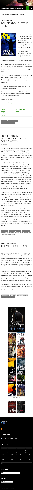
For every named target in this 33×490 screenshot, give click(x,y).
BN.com (3, 111)
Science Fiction (26, 230)
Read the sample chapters (7, 102)
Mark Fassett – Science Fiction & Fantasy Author (13, 8)
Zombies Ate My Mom (6, 20)
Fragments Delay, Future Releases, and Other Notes (15, 138)
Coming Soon (5, 295)
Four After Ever (13, 438)
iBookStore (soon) (5, 113)
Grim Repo (11, 230)
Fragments (4, 131)
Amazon (3, 109)
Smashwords (4, 115)
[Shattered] (12, 351)
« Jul (2, 463)
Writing (3, 243)
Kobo (2, 112)
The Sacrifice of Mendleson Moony (10, 232)
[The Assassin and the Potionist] (21, 406)
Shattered (23, 131)
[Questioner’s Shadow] (21, 390)
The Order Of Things (14, 246)
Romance (18, 230)
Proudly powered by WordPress (7, 488)
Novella (4, 121)
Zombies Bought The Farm (8, 122)
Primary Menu (31, 8)
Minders (17, 131)
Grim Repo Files (11, 131)
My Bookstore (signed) (21, 109)
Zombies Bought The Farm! (14, 25)
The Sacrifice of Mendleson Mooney (14, 132)
